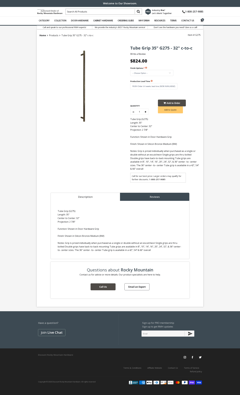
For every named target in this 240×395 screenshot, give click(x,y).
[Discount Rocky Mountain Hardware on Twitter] (200, 357)
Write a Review (138, 53)
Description (85, 197)
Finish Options (136, 68)
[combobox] (104, 12)
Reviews (155, 197)
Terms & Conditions (132, 368)
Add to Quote (170, 109)
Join (51, 332)
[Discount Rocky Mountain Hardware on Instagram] (185, 357)
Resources (159, 20)
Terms (173, 20)
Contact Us (187, 20)
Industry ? (158, 10)
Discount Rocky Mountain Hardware (66, 382)
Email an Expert (137, 286)
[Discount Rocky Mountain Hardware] (50, 11)
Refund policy (196, 371)
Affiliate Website (154, 368)
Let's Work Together (162, 13)
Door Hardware (79, 20)
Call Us (103, 286)
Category (44, 20)
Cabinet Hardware (103, 20)
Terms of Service (191, 368)
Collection (60, 20)
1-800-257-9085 (194, 11)
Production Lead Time (140, 81)
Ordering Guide (126, 20)
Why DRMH (144, 20)
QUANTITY (135, 106)
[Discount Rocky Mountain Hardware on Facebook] (192, 357)
